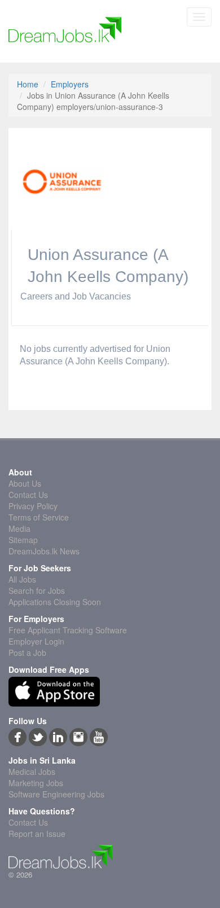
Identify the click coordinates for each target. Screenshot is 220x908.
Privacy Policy (33, 506)
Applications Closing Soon (54, 601)
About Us (24, 483)
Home (27, 84)
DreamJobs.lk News (44, 551)
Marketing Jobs (35, 782)
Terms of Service (38, 517)
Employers (70, 84)
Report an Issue (36, 833)
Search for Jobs (36, 590)
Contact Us (28, 494)
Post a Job (27, 652)
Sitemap (23, 539)
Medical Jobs (31, 771)
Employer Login (36, 641)
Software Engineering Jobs (56, 794)
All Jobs (22, 579)
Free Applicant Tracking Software (67, 630)
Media (19, 528)
